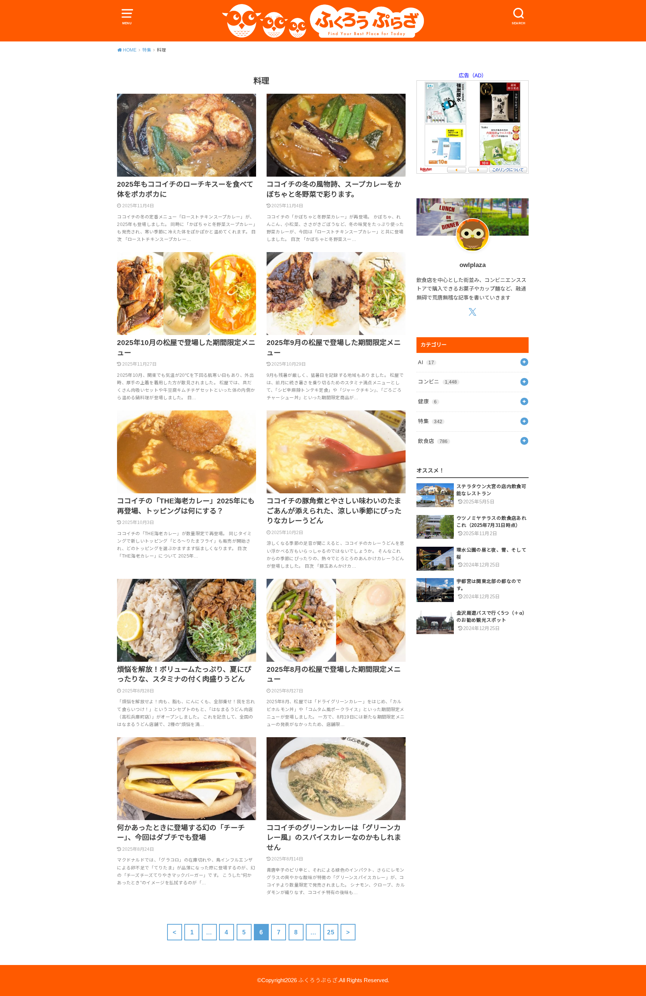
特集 (430, 421)
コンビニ (437, 382)
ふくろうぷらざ (318, 980)
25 (330, 932)
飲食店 (432, 441)
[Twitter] (472, 311)
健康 (427, 401)
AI (426, 362)
